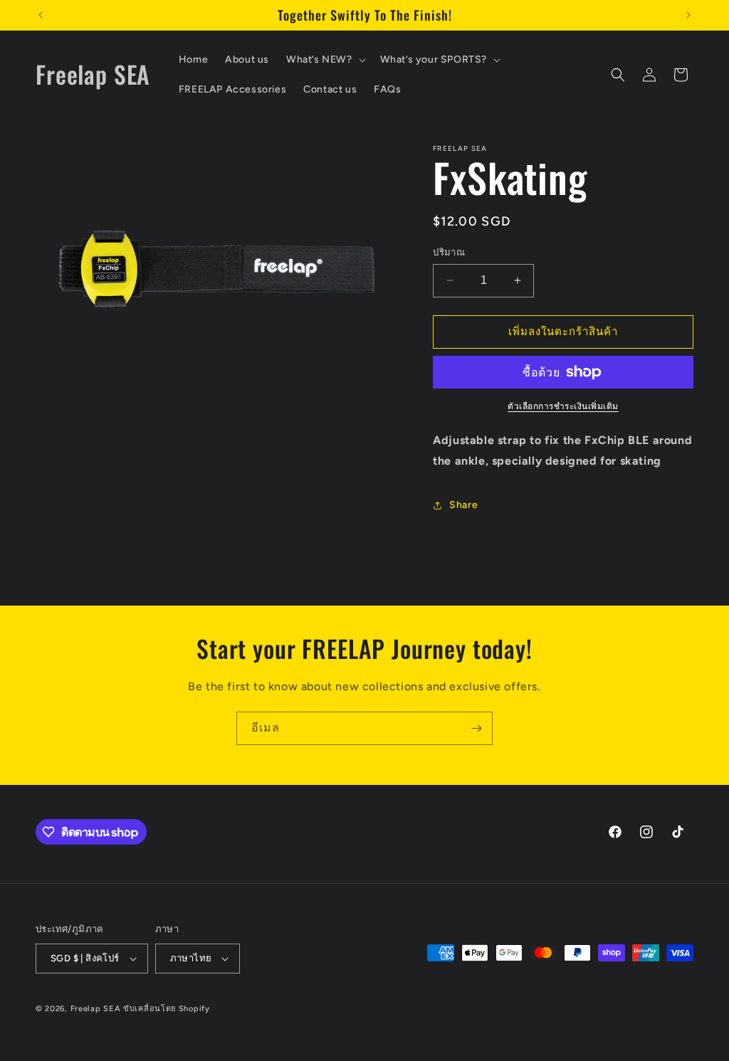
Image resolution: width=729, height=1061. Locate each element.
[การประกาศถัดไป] (688, 14)
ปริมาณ (449, 252)
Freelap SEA (95, 1008)
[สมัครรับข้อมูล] (476, 728)
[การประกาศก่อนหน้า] (40, 14)
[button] (325, 60)
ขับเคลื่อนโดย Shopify (166, 1008)
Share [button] (463, 505)
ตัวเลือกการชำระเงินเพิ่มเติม (563, 406)
